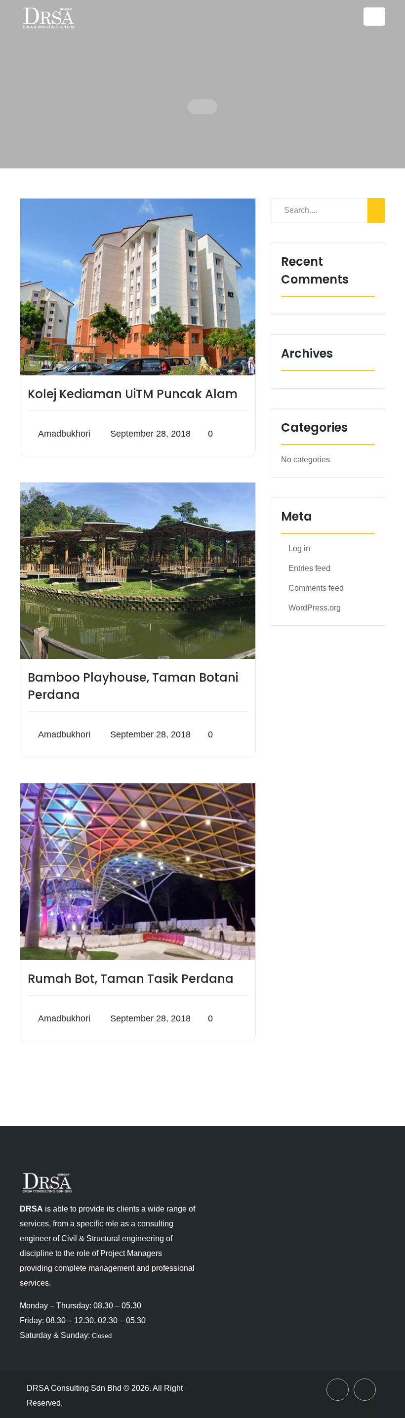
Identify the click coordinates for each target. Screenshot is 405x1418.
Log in (299, 548)
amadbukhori (64, 434)
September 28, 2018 (149, 434)
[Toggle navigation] (374, 16)
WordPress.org (314, 608)
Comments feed (316, 588)
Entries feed (309, 568)
